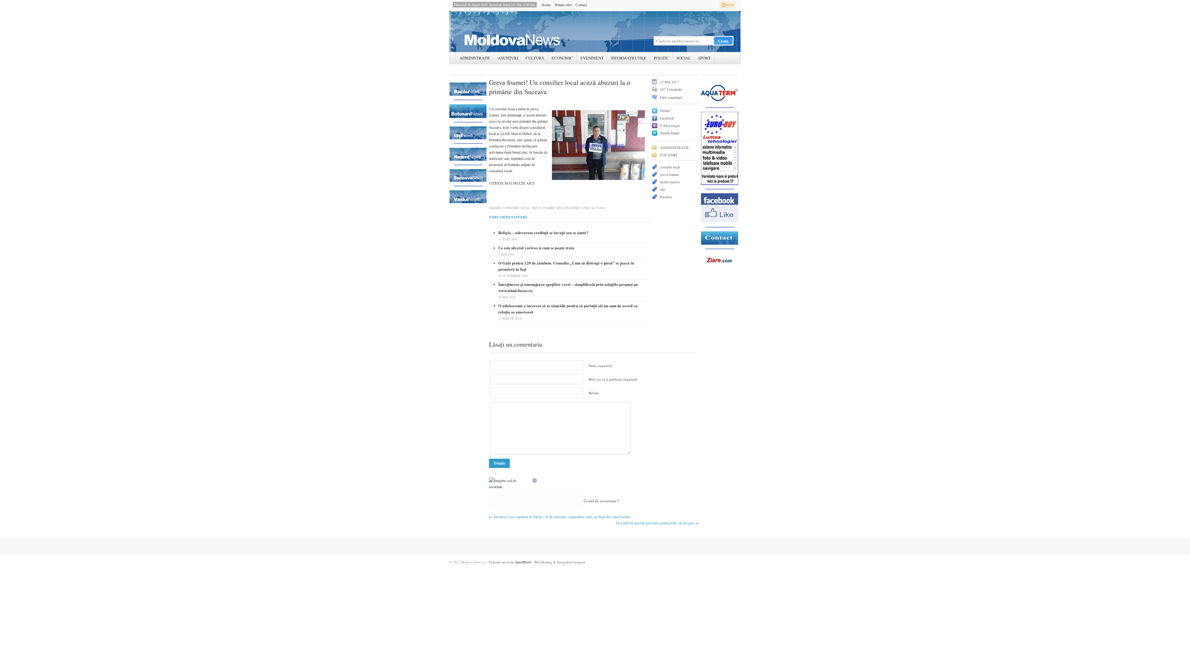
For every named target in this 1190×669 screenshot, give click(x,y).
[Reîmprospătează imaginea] (534, 480)
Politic (661, 58)
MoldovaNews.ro (473, 562)
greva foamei (543, 208)
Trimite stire (563, 4)
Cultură (535, 58)
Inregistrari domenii (571, 562)
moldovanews (568, 208)
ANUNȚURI (508, 58)
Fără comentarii (671, 97)
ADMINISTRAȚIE (475, 58)
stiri (585, 208)
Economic (562, 58)
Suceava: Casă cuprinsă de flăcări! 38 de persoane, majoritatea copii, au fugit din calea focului (562, 516)
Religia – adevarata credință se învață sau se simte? (543, 232)
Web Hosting (543, 562)
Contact (581, 4)
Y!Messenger (670, 125)
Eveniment (592, 58)
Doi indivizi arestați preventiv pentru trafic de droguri (655, 522)
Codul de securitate (600, 501)
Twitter (665, 110)
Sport (704, 58)
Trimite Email (669, 132)
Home (546, 4)
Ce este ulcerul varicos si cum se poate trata (536, 248)
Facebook (667, 118)
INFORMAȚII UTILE (628, 58)
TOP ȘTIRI (668, 154)
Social (684, 58)
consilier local (516, 208)
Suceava (598, 208)
